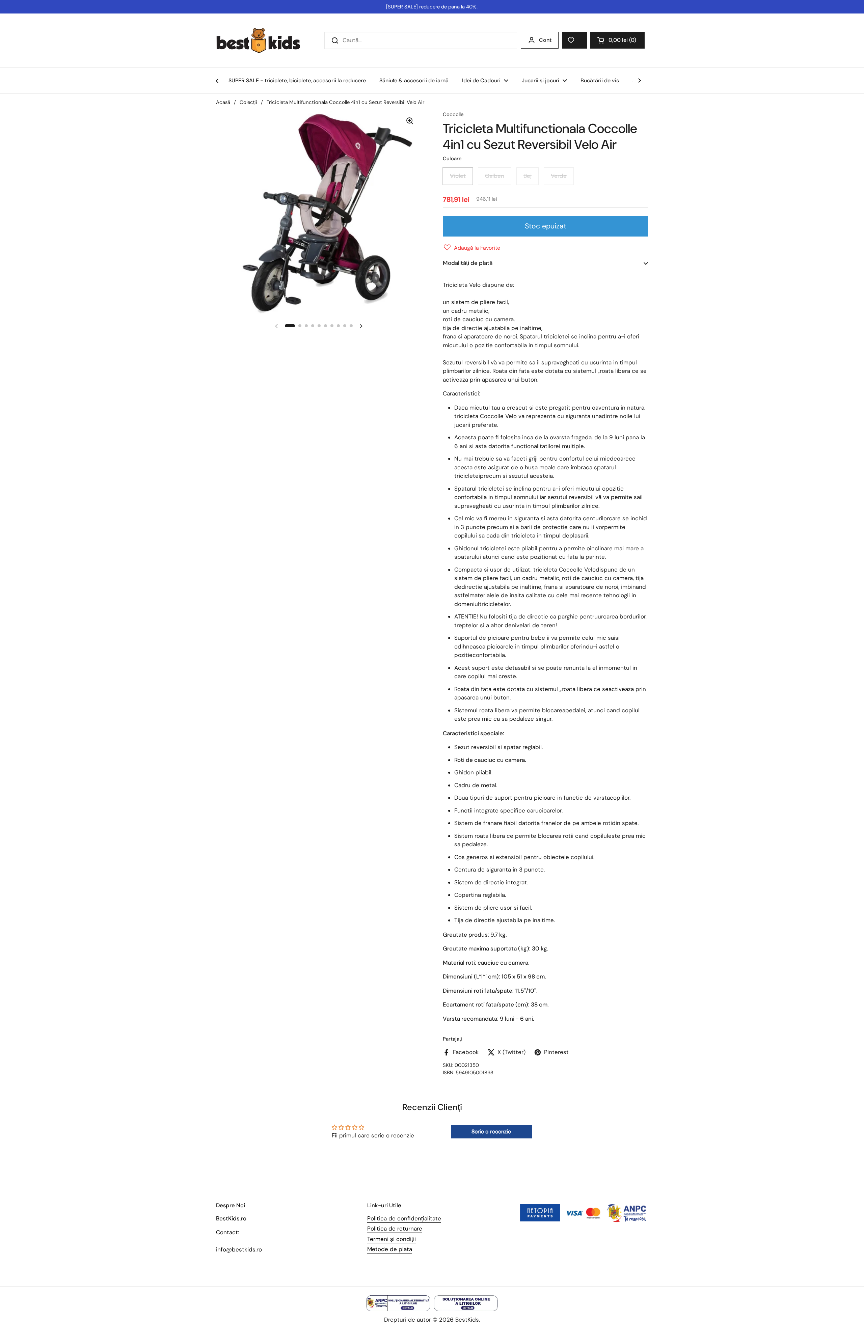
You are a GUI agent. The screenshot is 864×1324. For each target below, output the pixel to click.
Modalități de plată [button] (467, 263)
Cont (545, 40)
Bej (527, 176)
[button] (617, 40)
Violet (458, 176)
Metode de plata (389, 1249)
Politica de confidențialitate (404, 1218)
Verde (559, 176)
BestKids (467, 1319)
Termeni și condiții (391, 1239)
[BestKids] (263, 40)
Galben (494, 176)
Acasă (223, 102)
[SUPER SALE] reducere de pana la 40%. (432, 6)
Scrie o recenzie (491, 1131)
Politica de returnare (394, 1228)
